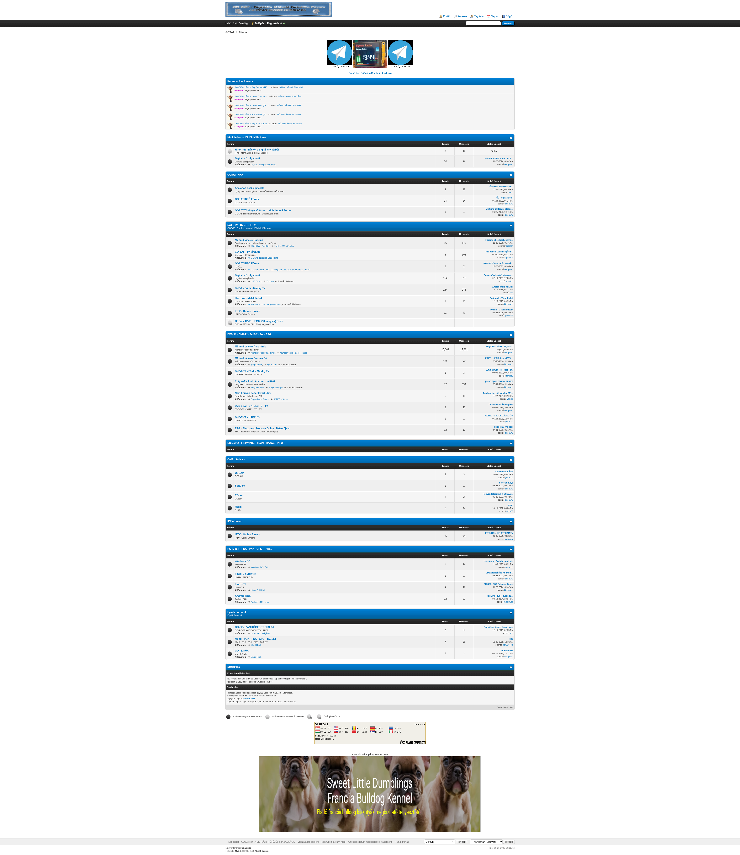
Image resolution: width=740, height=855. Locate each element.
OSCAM (239, 473)
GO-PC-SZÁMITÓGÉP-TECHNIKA (254, 627)
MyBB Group (261, 851)
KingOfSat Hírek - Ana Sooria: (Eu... (251, 114)
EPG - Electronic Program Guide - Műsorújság (262, 428)
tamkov (509, 376)
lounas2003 (249, 698)
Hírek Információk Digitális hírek (246, 137)
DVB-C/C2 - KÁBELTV (247, 417)
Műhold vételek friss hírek (291, 87)
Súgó (509, 16)
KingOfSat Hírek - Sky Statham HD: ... (252, 87)
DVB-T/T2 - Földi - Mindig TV (252, 371)
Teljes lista (245, 673)
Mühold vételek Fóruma (249, 240)
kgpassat (509, 257)
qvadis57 (509, 315)
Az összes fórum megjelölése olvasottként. (370, 842)
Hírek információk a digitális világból (257, 149)
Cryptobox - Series (260, 399)
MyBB (238, 851)
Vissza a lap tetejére (308, 842)
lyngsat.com (275, 304)
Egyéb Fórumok (236, 612)
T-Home (270, 281)
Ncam (238, 506)
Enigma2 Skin (257, 387)
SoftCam (240, 485)
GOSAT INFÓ (235, 174)
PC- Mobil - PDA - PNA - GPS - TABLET (250, 548)
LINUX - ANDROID (245, 574)
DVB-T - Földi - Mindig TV (250, 288)
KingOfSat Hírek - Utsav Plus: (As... (251, 105)
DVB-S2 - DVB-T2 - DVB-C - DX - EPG (249, 334)
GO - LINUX (242, 650)
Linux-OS (240, 584)
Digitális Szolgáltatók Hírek (263, 164)
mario (510, 192)
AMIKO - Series (281, 399)
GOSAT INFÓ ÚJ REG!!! (298, 269)
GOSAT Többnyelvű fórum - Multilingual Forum (263, 210)
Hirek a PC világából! (260, 633)
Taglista (479, 16)
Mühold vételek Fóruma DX (251, 358)
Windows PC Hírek (260, 567)
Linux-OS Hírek (258, 590)
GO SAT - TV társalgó (247, 251)
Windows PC (242, 561)
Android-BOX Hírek (260, 602)
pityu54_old (508, 645)
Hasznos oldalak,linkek (248, 298)
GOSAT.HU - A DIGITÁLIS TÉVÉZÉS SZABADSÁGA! (268, 842)
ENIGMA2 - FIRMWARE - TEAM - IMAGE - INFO (255, 442)
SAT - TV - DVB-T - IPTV (241, 225)
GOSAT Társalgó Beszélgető (264, 258)
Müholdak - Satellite (260, 246)
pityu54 (509, 511)
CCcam (239, 495)
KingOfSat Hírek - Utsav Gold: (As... (251, 96)
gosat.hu (509, 204)
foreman (509, 246)
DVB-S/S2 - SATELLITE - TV (251, 405)
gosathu (509, 281)
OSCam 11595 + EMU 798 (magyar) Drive (259, 321)
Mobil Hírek (256, 645)
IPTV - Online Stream (247, 311)
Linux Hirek (256, 657)
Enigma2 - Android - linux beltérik (255, 381)
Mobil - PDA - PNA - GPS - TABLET (255, 638)
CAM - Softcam (236, 459)
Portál (446, 16)
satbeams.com (258, 304)
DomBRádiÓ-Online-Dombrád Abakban (370, 73)
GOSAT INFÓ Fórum (247, 199)
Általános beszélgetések (249, 188)
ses (511, 292)
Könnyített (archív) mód (333, 842)
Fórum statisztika (505, 707)
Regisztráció (274, 23)
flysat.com (272, 364)
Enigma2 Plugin (276, 387)
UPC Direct (256, 281)
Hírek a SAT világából (284, 246)
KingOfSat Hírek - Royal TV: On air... (252, 123)
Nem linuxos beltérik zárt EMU (253, 393)
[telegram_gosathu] (340, 67)
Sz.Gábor (246, 848)
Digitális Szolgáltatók (247, 158)
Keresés (462, 16)
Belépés (259, 23)
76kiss (510, 399)
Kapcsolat (233, 842)
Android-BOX (243, 595)
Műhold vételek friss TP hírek (293, 353)
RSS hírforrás (402, 842)
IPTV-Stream (234, 521)
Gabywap (508, 164)
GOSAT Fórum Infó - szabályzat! (266, 269)
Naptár (495, 16)
